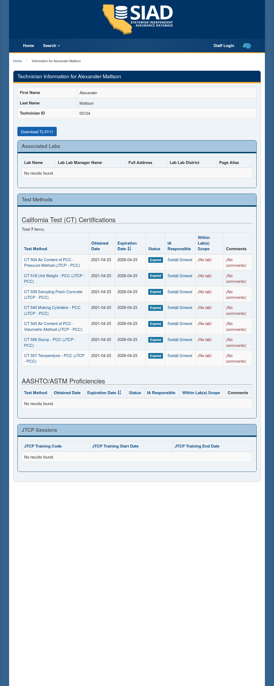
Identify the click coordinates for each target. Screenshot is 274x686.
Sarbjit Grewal (180, 259)
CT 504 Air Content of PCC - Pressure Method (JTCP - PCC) (52, 262)
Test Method (35, 249)
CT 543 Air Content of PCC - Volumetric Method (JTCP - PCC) (53, 326)
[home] (247, 45)
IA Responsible (179, 246)
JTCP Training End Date (197, 446)
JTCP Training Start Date (115, 446)
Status (154, 249)
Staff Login (224, 45)
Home (28, 45)
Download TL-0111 (37, 131)
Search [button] (50, 45)
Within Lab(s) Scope (204, 243)
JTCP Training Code (43, 446)
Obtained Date (99, 246)
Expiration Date (127, 246)
